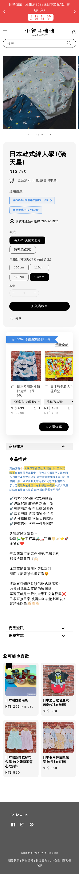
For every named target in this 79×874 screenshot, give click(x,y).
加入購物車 (39, 306)
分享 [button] (18, 318)
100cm (19, 267)
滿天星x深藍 (22, 250)
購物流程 (27, 860)
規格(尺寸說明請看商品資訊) (30, 259)
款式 (12, 232)
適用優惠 (16, 191)
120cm (19, 277)
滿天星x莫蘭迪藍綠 (27, 240)
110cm (39, 267)
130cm (39, 277)
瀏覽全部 (61, 345)
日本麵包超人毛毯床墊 (62, 389)
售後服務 (41, 860)
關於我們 (14, 860)
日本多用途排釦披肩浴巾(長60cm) (28, 391)
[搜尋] (69, 43)
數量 (12, 285)
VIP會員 (55, 860)
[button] (5, 32)
